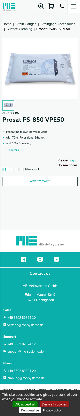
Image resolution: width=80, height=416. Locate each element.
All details (13, 150)
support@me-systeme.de (25, 351)
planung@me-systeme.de (26, 378)
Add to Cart (40, 181)
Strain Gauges (25, 24)
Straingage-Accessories (57, 24)
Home (6, 24)
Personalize (30, 410)
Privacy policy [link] (52, 410)
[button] (8, 105)
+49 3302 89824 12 (21, 344)
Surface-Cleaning (19, 29)
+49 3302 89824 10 (21, 317)
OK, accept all (25, 404)
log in (74, 160)
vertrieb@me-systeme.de (25, 325)
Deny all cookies (54, 404)
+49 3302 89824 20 (21, 371)
